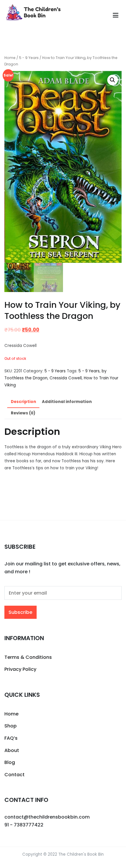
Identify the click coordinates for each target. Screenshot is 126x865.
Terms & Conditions (28, 657)
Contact (14, 774)
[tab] (23, 402)
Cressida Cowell (66, 378)
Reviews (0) (23, 413)
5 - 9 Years (29, 57)
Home (10, 57)
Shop (10, 725)
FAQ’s (11, 738)
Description (23, 401)
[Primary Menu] (115, 15)
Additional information (67, 401)
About (11, 750)
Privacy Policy (20, 669)
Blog (9, 762)
